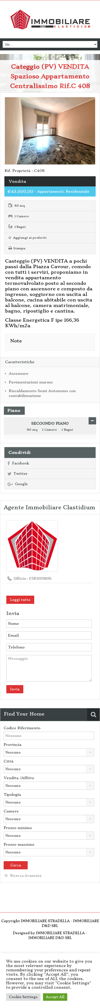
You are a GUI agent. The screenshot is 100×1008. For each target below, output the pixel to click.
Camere (11, 811)
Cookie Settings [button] (23, 997)
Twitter (21, 474)
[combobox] (49, 752)
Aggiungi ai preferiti (29, 237)
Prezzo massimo (19, 844)
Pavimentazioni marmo (31, 382)
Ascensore (18, 373)
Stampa (19, 248)
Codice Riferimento (22, 728)
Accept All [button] (55, 997)
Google (21, 484)
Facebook (20, 463)
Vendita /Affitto (19, 778)
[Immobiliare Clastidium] (50, 20)
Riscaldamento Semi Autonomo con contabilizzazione (42, 393)
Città (8, 761)
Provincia (12, 744)
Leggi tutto (20, 600)
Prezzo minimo (18, 828)
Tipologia (12, 794)
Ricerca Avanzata (25, 876)
